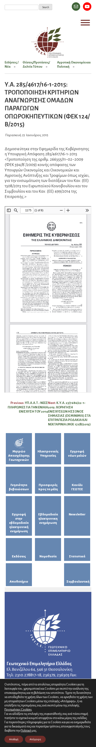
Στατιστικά (77, 556)
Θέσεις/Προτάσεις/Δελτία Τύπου (36, 64)
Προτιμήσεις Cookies (18, 709)
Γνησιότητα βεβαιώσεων (19, 487)
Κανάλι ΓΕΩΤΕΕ (77, 487)
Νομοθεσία (48, 556)
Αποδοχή (13, 739)
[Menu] (85, 22)
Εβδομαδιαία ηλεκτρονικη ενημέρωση (48, 519)
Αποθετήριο (19, 581)
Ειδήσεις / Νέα (11, 64)
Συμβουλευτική (77, 581)
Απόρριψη (35, 739)
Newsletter (77, 514)
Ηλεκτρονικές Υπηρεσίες (48, 453)
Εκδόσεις (19, 556)
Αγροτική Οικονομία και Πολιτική (74, 64)
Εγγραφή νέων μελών (77, 453)
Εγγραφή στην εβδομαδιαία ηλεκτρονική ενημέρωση (19, 523)
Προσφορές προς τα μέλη (48, 487)
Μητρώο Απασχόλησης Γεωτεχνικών (19, 456)
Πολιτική (26, 730)
